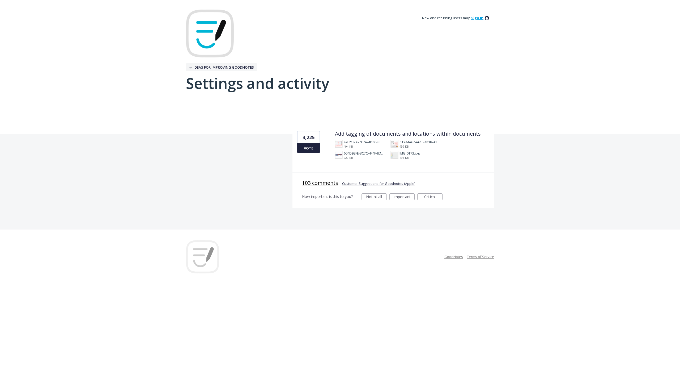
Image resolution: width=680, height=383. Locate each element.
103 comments (320, 182)
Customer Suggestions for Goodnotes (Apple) (378, 183)
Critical (433, 197)
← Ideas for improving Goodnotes (221, 67)
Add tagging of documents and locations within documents (408, 133)
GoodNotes (453, 256)
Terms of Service (480, 256)
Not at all (376, 197)
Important (404, 197)
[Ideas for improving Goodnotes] (210, 33)
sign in (477, 17)
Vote (308, 148)
